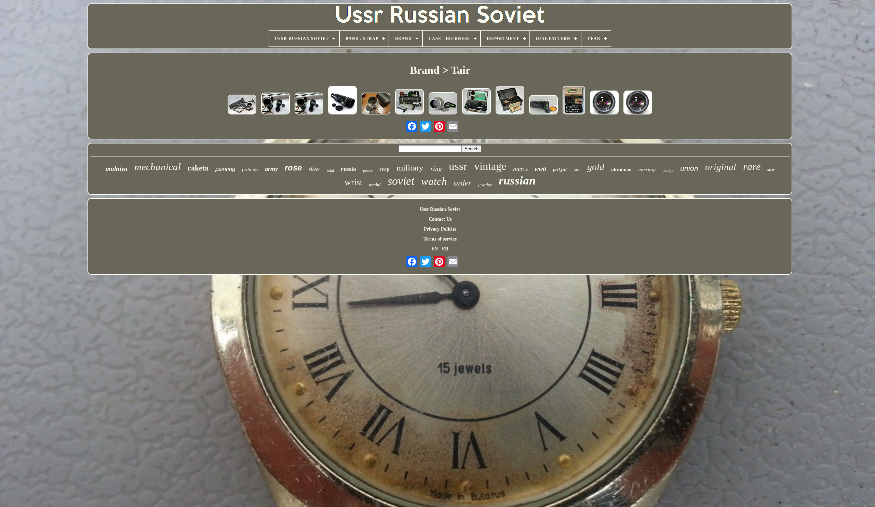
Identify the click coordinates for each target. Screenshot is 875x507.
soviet (401, 181)
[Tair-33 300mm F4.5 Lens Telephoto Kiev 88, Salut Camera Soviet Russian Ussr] (543, 105)
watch (434, 181)
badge (668, 170)
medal (375, 184)
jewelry (485, 184)
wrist (353, 182)
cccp (384, 169)
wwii (540, 168)
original (720, 167)
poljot (560, 170)
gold (595, 167)
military (409, 167)
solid (330, 171)
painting (225, 169)
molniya (116, 168)
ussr (458, 166)
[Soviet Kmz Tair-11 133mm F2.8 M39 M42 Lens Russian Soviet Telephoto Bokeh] (376, 104)
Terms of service (440, 239)
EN (434, 248)
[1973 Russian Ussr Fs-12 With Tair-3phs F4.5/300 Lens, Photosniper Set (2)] (476, 102)
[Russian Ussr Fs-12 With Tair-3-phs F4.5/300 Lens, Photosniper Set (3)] (510, 101)
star (771, 169)
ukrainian (621, 169)
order (462, 183)
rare (751, 166)
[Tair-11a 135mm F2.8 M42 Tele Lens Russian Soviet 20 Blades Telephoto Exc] (604, 103)
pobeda (250, 169)
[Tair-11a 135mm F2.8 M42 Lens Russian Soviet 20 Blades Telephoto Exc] (638, 103)
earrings (647, 169)
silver (314, 169)
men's (520, 168)
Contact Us (440, 219)
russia (348, 169)
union (689, 168)
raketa (198, 168)
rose (293, 167)
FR (445, 248)
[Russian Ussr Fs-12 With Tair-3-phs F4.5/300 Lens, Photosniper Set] (409, 102)
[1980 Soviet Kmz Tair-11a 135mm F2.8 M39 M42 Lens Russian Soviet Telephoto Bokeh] (275, 104)
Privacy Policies (440, 229)
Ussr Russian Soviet (440, 209)
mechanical (157, 166)
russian (517, 180)
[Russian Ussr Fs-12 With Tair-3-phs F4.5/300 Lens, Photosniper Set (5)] (242, 105)
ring (436, 168)
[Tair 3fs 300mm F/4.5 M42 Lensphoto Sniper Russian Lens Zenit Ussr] (342, 101)
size (577, 169)
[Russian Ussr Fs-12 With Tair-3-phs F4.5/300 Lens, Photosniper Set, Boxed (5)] (574, 101)
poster (368, 170)
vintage (490, 166)
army (271, 168)
